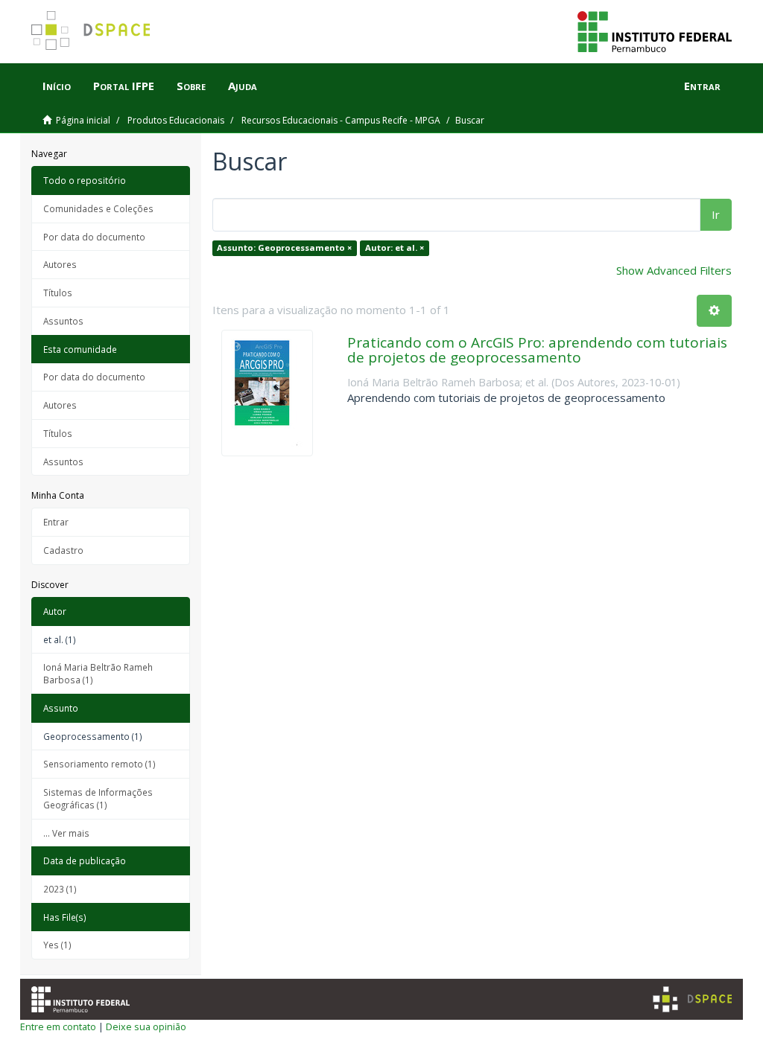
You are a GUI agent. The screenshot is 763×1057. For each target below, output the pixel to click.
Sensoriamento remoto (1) (99, 764)
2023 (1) (60, 889)
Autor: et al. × (394, 247)
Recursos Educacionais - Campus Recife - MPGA (340, 120)
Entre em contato (58, 1026)
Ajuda (242, 85)
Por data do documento (94, 237)
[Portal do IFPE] (654, 30)
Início (56, 85)
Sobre (191, 85)
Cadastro (63, 550)
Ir (716, 214)
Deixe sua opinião (146, 1026)
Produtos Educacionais (175, 120)
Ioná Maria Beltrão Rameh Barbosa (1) (98, 673)
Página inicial (83, 120)
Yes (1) (57, 945)
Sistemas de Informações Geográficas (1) (98, 798)
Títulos (57, 292)
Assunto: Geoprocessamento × (284, 247)
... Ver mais (66, 833)
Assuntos (63, 321)
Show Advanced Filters (674, 270)
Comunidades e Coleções (98, 208)
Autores (60, 264)
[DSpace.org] (692, 999)
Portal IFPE (123, 85)
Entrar (56, 522)
